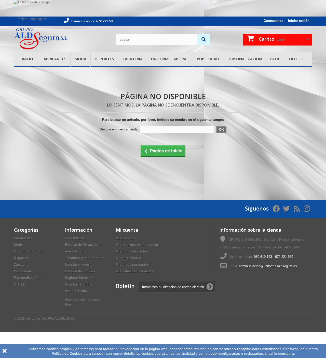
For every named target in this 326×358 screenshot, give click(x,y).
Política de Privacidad (82, 245)
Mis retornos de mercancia (137, 245)
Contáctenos (273, 21)
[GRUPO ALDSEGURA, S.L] (61, 38)
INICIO (27, 58)
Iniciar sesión (298, 21)
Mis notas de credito (132, 251)
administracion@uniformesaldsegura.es (268, 266)
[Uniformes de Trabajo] (163, 8)
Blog (275, 58)
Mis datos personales (133, 264)
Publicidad (208, 58)
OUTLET (296, 58)
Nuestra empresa (78, 264)
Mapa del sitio (76, 291)
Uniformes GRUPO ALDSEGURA (50, 318)
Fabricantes (54, 58)
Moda (80, 58)
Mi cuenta (127, 230)
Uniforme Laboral (169, 58)
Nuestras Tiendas (78, 284)
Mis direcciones (128, 258)
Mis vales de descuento (134, 271)
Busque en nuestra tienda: (119, 129)
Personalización (244, 58)
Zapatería (132, 58)
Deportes (104, 58)
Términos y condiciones (84, 258)
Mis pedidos (125, 238)
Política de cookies (80, 271)
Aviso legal (74, 251)
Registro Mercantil (79, 278)
